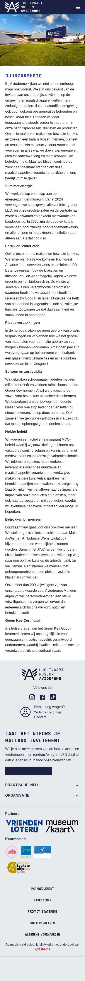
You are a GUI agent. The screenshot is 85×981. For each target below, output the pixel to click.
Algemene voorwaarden (42, 934)
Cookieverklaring (42, 923)
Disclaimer (42, 900)
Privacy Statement (42, 911)
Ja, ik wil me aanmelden (29, 770)
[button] (78, 7)
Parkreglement (42, 889)
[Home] (23, 7)
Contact (40, 717)
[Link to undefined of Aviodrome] (32, 697)
